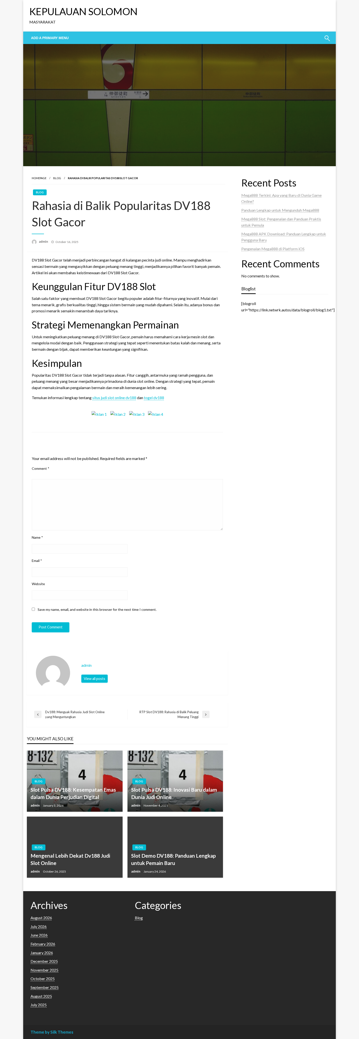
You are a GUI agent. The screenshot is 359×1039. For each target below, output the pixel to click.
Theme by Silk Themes (52, 1032)
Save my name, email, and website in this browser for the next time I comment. (97, 609)
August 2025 (41, 996)
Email (37, 560)
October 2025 (43, 978)
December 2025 (44, 961)
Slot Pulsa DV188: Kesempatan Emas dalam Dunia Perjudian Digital (73, 793)
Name (37, 537)
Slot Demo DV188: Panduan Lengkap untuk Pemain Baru (173, 859)
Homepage (39, 178)
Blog (57, 178)
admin (44, 241)
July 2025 (39, 1004)
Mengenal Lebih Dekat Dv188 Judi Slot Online (70, 859)
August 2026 (41, 917)
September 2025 (45, 987)
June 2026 (39, 935)
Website (38, 584)
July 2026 (39, 926)
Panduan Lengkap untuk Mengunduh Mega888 (280, 210)
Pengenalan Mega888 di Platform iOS (273, 248)
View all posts (94, 679)
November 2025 (44, 970)
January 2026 (42, 952)
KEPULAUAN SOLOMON (83, 11)
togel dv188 (154, 397)
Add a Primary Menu (50, 38)
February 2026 (43, 943)
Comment (40, 468)
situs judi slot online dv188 (114, 397)
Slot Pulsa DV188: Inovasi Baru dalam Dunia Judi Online (174, 793)
